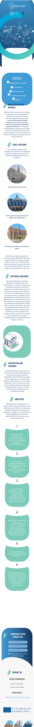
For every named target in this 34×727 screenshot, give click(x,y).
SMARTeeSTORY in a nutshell (17, 83)
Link (21, 655)
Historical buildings (18, 91)
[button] (12, 13)
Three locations (18, 87)
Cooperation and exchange (18, 95)
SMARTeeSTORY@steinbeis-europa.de (17, 697)
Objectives (18, 100)
